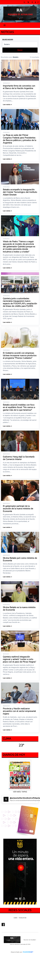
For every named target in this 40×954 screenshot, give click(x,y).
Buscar (20, 50)
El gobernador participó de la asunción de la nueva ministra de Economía (18, 509)
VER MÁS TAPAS (20, 792)
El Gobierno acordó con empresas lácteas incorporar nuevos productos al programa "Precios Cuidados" (20, 355)
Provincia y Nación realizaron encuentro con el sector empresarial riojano (19, 711)
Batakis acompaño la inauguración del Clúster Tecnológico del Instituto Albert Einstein (20, 192)
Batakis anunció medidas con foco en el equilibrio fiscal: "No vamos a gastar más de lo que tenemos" (19, 407)
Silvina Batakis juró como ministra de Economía (20, 559)
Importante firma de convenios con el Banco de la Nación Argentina (19, 87)
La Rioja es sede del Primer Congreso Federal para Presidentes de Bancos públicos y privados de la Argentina (19, 139)
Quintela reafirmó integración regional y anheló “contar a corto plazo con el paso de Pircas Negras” (19, 659)
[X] (28, 2)
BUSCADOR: (7, 39)
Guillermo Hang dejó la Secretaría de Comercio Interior (18, 458)
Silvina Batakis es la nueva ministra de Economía (19, 608)
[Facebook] (32, 2)
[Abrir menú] (4, 25)
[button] (24, 2)
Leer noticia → (7, 104)
